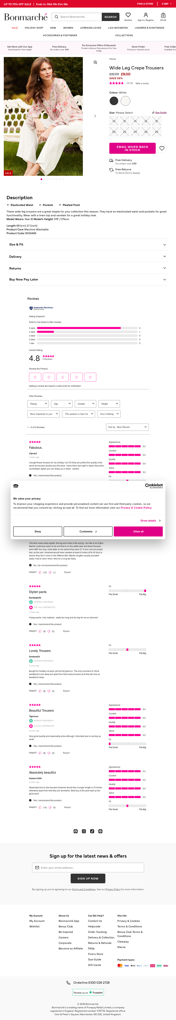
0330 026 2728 (99, 982)
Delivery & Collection (101, 937)
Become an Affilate (71, 948)
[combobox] (77, 17)
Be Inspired (66, 932)
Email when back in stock (132, 148)
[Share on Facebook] (76, 831)
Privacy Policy (113, 889)
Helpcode (94, 926)
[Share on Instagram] (84, 831)
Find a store (145, 3)
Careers (64, 937)
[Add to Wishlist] (162, 148)
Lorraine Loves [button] (90, 27)
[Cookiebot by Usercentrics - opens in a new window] (148, 486)
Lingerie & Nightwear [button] (149, 27)
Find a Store (95, 954)
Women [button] (68, 27)
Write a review (142, 83)
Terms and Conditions (84, 889)
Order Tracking (97, 932)
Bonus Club (66, 926)
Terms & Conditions (129, 926)
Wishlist (34, 926)
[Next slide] (95, 116)
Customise (86, 531)
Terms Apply (132, 172)
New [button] (53, 27)
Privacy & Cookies (128, 921)
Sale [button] (15, 27)
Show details (148, 520)
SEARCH (110, 17)
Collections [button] (124, 35)
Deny (38, 531)
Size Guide (161, 112)
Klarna (121, 947)
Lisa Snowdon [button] (118, 27)
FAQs (91, 948)
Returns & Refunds (100, 943)
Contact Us (95, 921)
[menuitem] (167, 4)
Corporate (65, 943)
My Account (37, 921)
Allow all (138, 531)
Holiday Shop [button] (34, 27)
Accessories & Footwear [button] (60, 35)
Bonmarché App (69, 921)
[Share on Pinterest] (100, 831)
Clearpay (123, 941)
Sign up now (88, 878)
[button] (167, 4)
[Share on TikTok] (92, 831)
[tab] (41, 179)
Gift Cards (94, 965)
